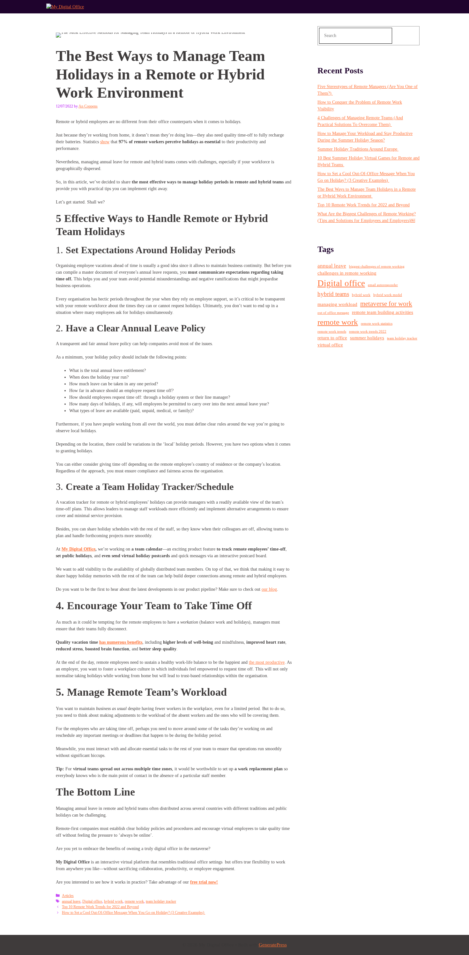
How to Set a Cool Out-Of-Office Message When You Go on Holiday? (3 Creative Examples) (133, 912)
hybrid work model (387, 295)
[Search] (406, 35)
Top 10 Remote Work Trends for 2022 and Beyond (100, 907)
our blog (269, 589)
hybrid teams (333, 294)
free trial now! (204, 882)
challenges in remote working (346, 273)
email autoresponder (383, 285)
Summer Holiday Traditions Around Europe (357, 149)
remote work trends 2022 (367, 331)
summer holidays (367, 337)
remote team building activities (382, 312)
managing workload (337, 304)
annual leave (71, 901)
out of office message (333, 313)
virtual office (330, 344)
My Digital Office (78, 549)
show (104, 141)
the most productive (267, 662)
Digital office (92, 901)
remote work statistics (376, 323)
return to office (332, 337)
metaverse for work (386, 303)
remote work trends (331, 331)
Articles (68, 895)
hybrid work (113, 901)
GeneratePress (273, 944)
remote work (134, 901)
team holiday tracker (161, 901)
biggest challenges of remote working (377, 266)
